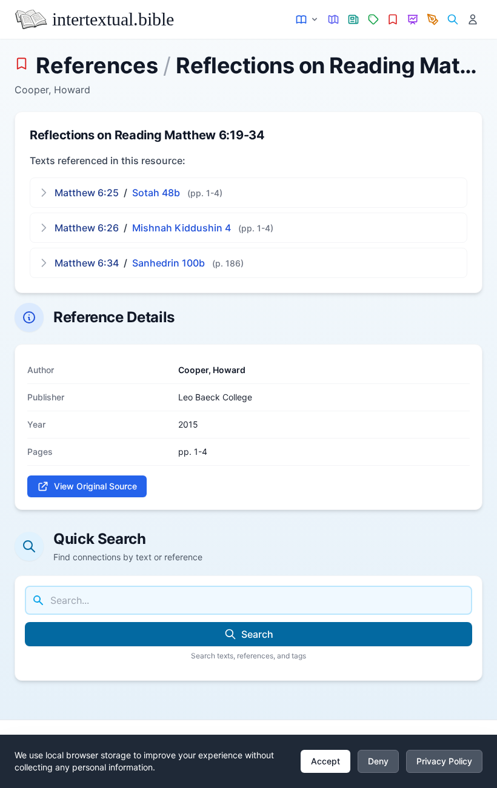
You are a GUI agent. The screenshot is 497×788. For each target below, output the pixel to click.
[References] (393, 20)
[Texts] (308, 20)
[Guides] (334, 20)
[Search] (452, 20)
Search (257, 634)
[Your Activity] (472, 20)
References (97, 65)
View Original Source (95, 486)
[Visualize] (413, 20)
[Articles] (354, 20)
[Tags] (373, 20)
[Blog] (433, 20)
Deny (378, 761)
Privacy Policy (444, 761)
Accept (325, 761)
